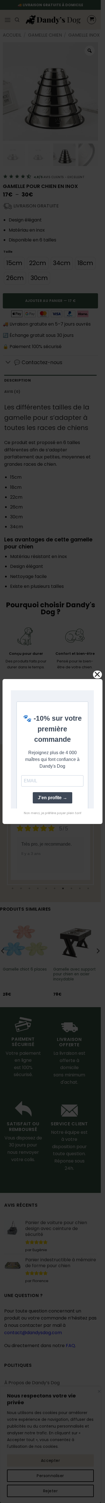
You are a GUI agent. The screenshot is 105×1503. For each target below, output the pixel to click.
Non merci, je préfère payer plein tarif (52, 813)
